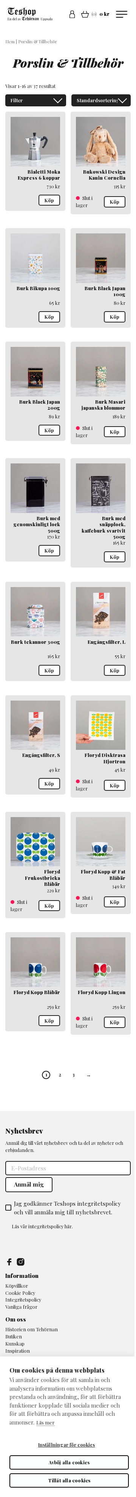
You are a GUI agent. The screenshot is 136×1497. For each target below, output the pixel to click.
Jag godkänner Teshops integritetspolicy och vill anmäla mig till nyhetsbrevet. (67, 1208)
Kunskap (15, 1343)
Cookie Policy (20, 1293)
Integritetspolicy (23, 1299)
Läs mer (45, 1422)
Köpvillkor (16, 1285)
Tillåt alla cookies (69, 1480)
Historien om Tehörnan (31, 1329)
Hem (10, 41)
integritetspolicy (45, 1226)
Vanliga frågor (21, 1306)
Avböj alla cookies (69, 1462)
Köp (49, 200)
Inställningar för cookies (66, 1445)
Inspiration (17, 1350)
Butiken (13, 1336)
